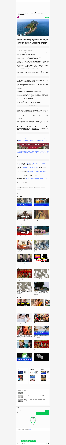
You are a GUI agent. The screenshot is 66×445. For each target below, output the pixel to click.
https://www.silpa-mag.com (27, 184)
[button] (19, 444)
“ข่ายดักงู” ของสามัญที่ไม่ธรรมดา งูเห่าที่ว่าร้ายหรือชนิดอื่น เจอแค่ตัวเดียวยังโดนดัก (32, 140)
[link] (22, 444)
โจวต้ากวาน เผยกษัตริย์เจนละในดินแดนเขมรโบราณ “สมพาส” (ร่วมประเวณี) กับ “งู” (33, 138)
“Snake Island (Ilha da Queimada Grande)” (31, 167)
